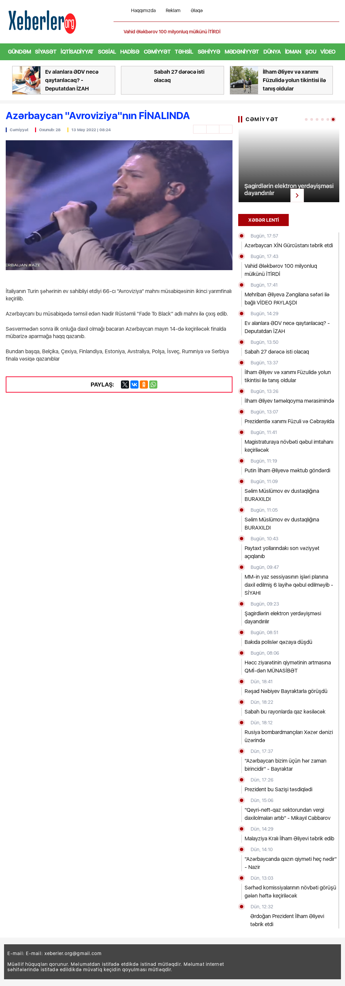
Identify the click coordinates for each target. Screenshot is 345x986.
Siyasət (45, 51)
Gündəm (19, 51)
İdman (293, 51)
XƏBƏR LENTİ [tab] (263, 220)
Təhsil (184, 51)
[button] (335, 32)
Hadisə (129, 51)
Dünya (272, 51)
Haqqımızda (143, 10)
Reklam (173, 10)
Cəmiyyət (157, 51)
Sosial (107, 51)
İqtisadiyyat (77, 51)
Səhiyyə (209, 51)
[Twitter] (125, 384)
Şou (310, 51)
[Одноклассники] (144, 384)
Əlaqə (197, 10)
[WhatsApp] (153, 384)
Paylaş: (102, 384)
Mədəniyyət (242, 51)
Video (328, 51)
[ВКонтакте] (134, 384)
